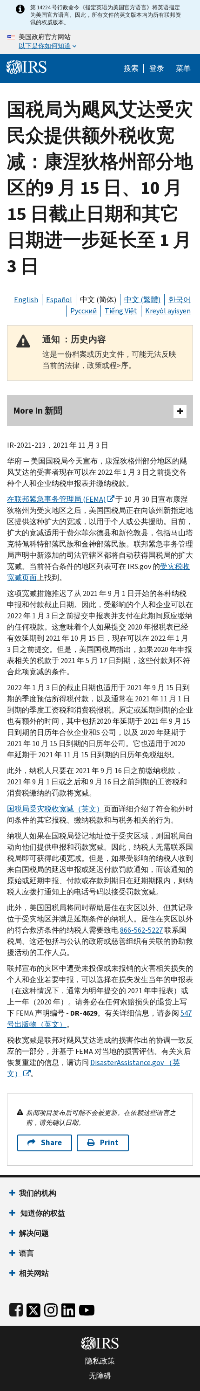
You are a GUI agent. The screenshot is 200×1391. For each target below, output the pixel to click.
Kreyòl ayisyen (168, 311)
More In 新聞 (37, 410)
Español (59, 299)
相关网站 (34, 1273)
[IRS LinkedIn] (68, 1308)
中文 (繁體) (142, 299)
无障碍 (100, 1376)
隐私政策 (100, 1361)
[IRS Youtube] (87, 1308)
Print (109, 1142)
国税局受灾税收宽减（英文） (55, 809)
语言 (26, 1253)
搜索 (131, 68)
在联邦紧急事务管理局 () (56, 499)
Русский (83, 311)
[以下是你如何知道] (100, 42)
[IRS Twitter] (33, 1308)
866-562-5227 (141, 930)
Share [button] (51, 1142)
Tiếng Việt (121, 311)
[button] (156, 68)
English (26, 299)
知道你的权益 (42, 1213)
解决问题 (34, 1233)
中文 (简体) (98, 299)
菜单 (183, 68)
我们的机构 (37, 1193)
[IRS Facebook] (16, 1308)
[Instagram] (51, 1308)
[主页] (27, 66)
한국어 (179, 299)
